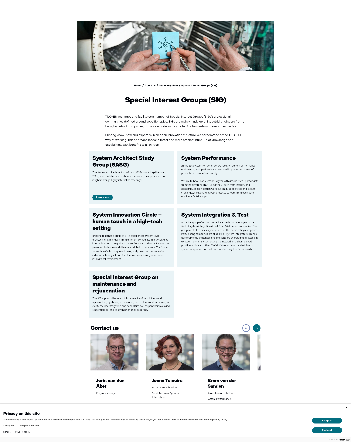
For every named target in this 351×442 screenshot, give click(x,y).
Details (7, 432)
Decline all (327, 430)
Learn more (102, 197)
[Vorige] (246, 328)
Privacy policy (22, 432)
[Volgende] (257, 328)
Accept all (327, 421)
